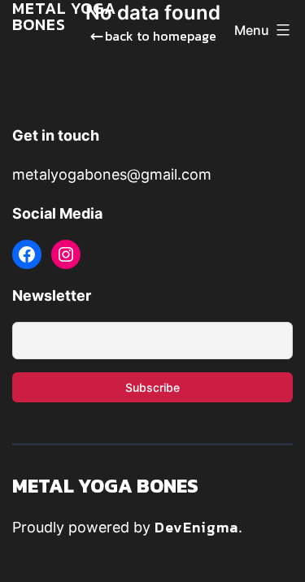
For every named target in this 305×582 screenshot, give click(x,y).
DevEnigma (196, 527)
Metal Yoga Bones (105, 485)
